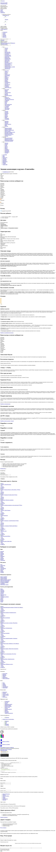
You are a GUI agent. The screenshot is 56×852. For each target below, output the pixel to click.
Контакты (4, 37)
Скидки (4, 33)
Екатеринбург (5, 798)
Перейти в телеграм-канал (5, 403)
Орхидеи (6, 72)
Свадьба (2, 597)
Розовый (2, 553)
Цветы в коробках (8, 129)
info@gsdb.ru (11, 719)
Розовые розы (7, 57)
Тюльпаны (7, 70)
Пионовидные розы (8, 62)
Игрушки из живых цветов (10, 132)
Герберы (6, 78)
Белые (6, 144)
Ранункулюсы (7, 84)
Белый (1, 552)
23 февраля (7, 100)
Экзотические (7, 74)
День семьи (7, 109)
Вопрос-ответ (7, 707)
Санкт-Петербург (6, 795)
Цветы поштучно (8, 87)
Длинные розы (7, 67)
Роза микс (7, 61)
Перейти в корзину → (9, 228)
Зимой (1, 601)
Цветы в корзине (3, 577)
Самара (4, 797)
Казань (4, 796)
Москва (4, 794)
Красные (6, 142)
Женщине (6, 122)
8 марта (6, 101)
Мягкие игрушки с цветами (5, 579)
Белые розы (7, 56)
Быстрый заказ (3, 224)
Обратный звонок (3, 750)
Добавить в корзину (4, 225)
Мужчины (2, 590)
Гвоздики (6, 79)
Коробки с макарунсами (9, 130)
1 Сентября (5, 154)
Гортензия (7, 77)
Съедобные (7, 119)
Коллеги (2, 593)
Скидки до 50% (5, 694)
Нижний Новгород (6, 793)
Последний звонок (8, 104)
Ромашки (6, 81)
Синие (6, 145)
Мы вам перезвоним (2, 12)
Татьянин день (7, 98)
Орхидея (2, 569)
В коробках (5, 159)
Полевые (6, 111)
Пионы (6, 80)
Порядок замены (8, 705)
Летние (6, 115)
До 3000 (4, 163)
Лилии (6, 71)
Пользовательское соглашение (6, 749)
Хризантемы (7, 75)
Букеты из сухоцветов (4, 581)
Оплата (4, 34)
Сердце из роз (7, 65)
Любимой (2, 591)
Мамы (1, 588)
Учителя (2, 592)
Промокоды (5, 692)
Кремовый (7, 150)
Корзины (4, 674)
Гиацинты (7, 85)
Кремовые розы (8, 58)
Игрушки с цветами (8, 133)
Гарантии (4, 36)
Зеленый (6, 152)
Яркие (6, 117)
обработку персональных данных (20, 772)
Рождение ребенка (8, 95)
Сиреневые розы (8, 55)
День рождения (8, 92)
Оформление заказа (8, 704)
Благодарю (7, 89)
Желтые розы (7, 60)
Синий (1, 557)
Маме (6, 125)
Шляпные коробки (8, 128)
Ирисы (6, 76)
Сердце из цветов (8, 135)
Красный (2, 551)
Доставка (4, 35)
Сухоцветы (7, 86)
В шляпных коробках (4, 582)
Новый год (7, 97)
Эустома (6, 83)
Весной (1, 599)
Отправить (2, 478)
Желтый (1, 559)
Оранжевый (7, 151)
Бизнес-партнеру (8, 124)
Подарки (6, 136)
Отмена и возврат (8, 706)
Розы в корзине (7, 63)
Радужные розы (8, 54)
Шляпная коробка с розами (10, 66)
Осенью (1, 600)
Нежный (2, 554)
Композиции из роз (8, 64)
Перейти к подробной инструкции (6, 332)
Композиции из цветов (9, 134)
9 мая (6, 103)
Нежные (6, 116)
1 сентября (7, 106)
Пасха (6, 102)
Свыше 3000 (5, 164)
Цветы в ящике (7, 131)
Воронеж (4, 799)
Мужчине (6, 121)
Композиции (5, 161)
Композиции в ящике (4, 584)
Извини (6, 90)
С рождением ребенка (4, 596)
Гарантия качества (8, 709)
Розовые (6, 143)
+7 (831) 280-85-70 (3, 29)
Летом (1, 598)
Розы (3, 155)
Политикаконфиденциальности (9, 713)
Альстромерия (7, 82)
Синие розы (7, 59)
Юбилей (6, 94)
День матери (7, 108)
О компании (5, 32)
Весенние (6, 113)
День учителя (7, 105)
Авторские (7, 118)
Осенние (6, 112)
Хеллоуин (7, 107)
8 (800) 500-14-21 (6, 15)
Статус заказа (1, 10)
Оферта (6, 710)
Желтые (6, 146)
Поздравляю (5, 157)
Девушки (2, 589)
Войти (2, 786)
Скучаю (6, 93)
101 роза (6, 48)
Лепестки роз (7, 68)
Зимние (6, 114)
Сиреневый (7, 149)
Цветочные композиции (4, 580)
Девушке (6, 123)
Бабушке (6, 126)
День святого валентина (9, 99)
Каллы (6, 73)
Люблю (6, 91)
